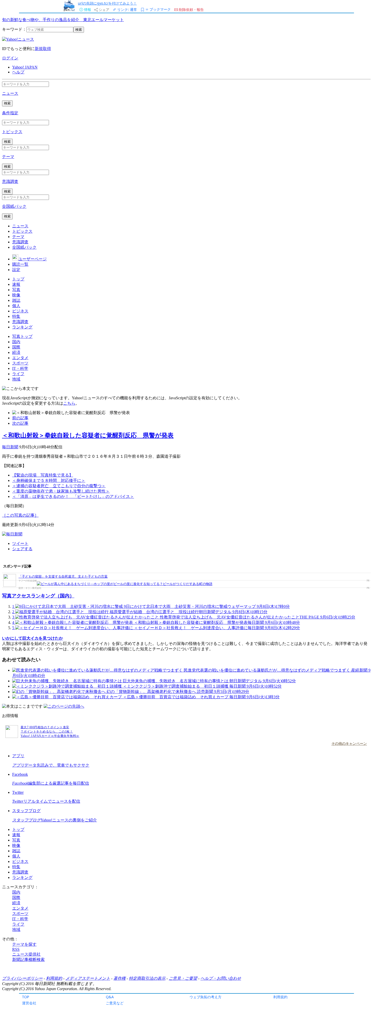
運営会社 (29, 1003)
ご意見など (115, 1003)
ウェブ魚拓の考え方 (206, 996)
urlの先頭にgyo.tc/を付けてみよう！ (107, 3)
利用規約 (280, 996)
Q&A (110, 996)
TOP (25, 996)
